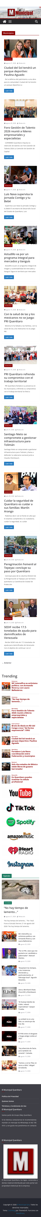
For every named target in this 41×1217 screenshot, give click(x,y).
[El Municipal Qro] (20, 8)
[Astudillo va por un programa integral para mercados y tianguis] (20, 235)
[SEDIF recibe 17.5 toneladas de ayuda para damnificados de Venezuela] (20, 608)
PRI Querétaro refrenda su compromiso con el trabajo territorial (19, 377)
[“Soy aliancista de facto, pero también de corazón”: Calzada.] (9, 1052)
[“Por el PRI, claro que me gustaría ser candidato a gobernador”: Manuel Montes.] (9, 956)
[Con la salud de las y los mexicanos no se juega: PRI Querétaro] (20, 295)
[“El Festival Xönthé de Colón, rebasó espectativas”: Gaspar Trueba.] (9, 1007)
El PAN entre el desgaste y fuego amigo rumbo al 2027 (27, 1036)
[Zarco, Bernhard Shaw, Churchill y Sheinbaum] (9, 992)
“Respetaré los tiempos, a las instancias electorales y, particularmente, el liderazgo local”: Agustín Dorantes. (27, 974)
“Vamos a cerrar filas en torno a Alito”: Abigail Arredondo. (27, 1065)
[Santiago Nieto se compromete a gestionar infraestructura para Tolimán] (20, 415)
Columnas (8, 903)
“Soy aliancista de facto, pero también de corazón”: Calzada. (27, 1050)
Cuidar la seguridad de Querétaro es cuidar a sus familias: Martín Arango (18, 506)
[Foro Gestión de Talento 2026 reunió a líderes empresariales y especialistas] (20, 108)
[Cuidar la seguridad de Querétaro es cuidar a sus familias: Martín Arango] (20, 481)
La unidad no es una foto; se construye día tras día (26, 1021)
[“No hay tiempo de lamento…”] (20, 889)
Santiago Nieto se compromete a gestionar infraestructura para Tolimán (20, 439)
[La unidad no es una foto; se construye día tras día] (9, 1023)
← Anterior (6, 663)
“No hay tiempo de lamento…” (16, 910)
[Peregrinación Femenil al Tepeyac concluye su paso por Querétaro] (20, 545)
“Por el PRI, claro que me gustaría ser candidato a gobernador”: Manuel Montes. (27, 954)
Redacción (22, 63)
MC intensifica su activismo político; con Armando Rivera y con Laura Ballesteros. (26, 937)
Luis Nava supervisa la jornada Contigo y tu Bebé (18, 197)
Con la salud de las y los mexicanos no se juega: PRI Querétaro (19, 317)
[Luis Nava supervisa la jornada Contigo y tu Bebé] (20, 175)
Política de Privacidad (10, 1096)
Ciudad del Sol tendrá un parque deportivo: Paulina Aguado (20, 71)
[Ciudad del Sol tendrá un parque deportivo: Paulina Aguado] (20, 48)
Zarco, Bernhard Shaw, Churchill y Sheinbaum (27, 991)
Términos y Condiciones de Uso (14, 1106)
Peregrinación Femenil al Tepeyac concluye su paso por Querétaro (20, 567)
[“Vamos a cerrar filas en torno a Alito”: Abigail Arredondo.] (9, 1067)
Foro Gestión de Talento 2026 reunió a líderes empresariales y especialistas (19, 133)
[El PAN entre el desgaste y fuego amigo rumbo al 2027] (9, 1037)
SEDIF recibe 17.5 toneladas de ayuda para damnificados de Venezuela (20, 632)
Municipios (8, 59)
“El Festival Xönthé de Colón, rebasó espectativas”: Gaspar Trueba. (26, 1005)
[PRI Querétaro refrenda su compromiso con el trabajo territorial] (20, 355)
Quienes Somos (8, 1101)
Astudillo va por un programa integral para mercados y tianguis (19, 257)
